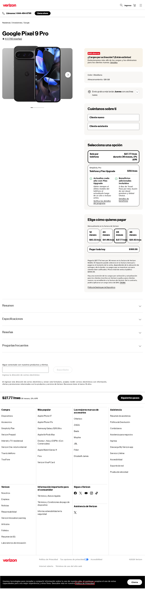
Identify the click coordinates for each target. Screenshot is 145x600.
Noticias (5, 505)
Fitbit (76, 450)
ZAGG (77, 425)
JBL (76, 443)
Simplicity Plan (8, 428)
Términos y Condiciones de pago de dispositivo (54, 503)
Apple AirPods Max (46, 434)
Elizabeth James (81, 456)
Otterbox (78, 419)
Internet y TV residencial (12, 441)
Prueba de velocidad (119, 472)
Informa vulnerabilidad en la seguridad (50, 512)
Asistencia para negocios (121, 434)
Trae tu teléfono (8, 453)
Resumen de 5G (8, 536)
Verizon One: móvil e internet (14, 447)
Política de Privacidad (48, 559)
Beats (76, 431)
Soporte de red (117, 466)
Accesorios (6, 422)
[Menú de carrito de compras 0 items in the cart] (134, 5)
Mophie (77, 437)
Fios (40, 456)
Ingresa (113, 441)
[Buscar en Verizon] (121, 5)
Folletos (5, 530)
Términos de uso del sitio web (69, 566)
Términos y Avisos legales (49, 496)
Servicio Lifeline (117, 453)
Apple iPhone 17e (45, 422)
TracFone (5, 459)
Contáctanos (116, 428)
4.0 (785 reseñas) (13, 38)
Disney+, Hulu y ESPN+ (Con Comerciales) (50, 442)
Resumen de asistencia (120, 416)
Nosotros (5, 493)
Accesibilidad (116, 459)
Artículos (5, 524)
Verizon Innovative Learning (13, 518)
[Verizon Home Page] (9, 5)
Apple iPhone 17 (45, 416)
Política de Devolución (120, 422)
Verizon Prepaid (8, 434)
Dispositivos (7, 416)
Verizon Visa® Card (46, 462)
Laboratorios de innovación (13, 543)
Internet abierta (46, 566)
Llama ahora (42, 13)
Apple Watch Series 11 (47, 450)
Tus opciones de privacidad (72, 559)
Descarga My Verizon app (121, 447)
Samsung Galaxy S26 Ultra (49, 428)
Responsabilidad (9, 512)
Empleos (5, 499)
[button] (68, 75)
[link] (7, 22)
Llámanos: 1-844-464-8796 (18, 13)
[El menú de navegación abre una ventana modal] (141, 5)
